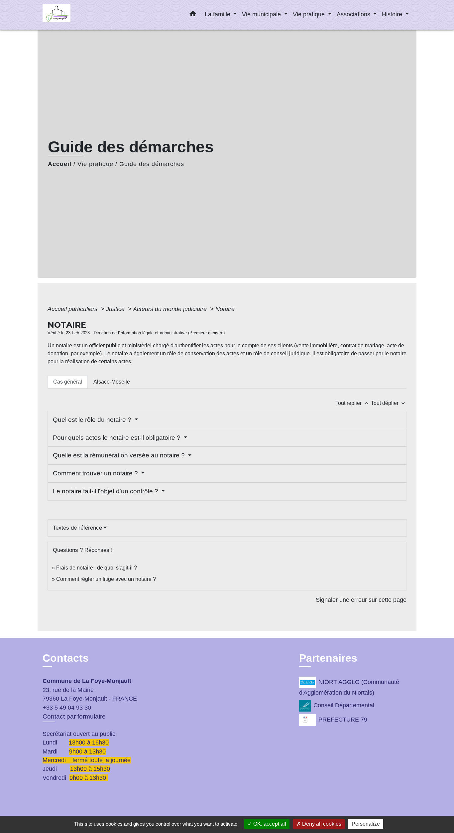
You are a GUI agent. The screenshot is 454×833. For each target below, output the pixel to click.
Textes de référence (77, 528)
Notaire (225, 309)
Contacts (66, 658)
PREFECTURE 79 (342, 719)
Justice (116, 309)
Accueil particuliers (73, 309)
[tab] (68, 382)
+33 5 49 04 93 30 (67, 707)
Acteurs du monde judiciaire (170, 309)
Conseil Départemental (343, 705)
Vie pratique (95, 164)
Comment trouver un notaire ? (96, 473)
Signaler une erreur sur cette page (361, 599)
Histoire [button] (393, 14)
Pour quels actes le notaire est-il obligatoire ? (117, 437)
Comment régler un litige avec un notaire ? (106, 579)
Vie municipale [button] (262, 14)
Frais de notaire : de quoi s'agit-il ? (96, 568)
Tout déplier (388, 403)
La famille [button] (218, 14)
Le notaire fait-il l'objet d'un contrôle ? (106, 491)
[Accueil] (84, 14)
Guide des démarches (151, 164)
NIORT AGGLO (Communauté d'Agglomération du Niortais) (349, 687)
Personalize (366, 824)
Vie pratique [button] (309, 14)
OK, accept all (269, 824)
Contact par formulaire (74, 716)
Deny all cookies (321, 824)
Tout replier (352, 403)
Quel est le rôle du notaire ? (93, 419)
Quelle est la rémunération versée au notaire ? (119, 455)
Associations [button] (354, 14)
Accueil (59, 164)
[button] (192, 15)
